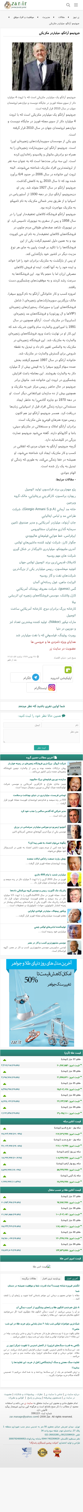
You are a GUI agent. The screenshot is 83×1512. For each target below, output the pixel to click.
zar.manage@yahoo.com (23, 1416)
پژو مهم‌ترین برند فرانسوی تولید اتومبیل (50, 489)
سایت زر (28, 1403)
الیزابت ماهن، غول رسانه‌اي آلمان (54, 582)
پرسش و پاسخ (34, 1397)
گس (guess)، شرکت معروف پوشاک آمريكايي (46, 588)
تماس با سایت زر (54, 1394)
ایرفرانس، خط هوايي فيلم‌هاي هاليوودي (51, 535)
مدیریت (46, 17)
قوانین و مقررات (16, 1397)
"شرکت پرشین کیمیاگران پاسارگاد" (43, 1442)
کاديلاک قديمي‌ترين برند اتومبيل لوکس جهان (47, 562)
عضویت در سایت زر (62, 648)
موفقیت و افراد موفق (23, 17)
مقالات (61, 17)
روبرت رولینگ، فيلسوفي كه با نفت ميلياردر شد (46, 635)
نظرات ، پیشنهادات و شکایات (28, 1394)
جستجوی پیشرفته (52, 1397)
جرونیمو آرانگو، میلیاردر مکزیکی (64, 23)
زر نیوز (76, 17)
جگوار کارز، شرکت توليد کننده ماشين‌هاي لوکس (45, 542)
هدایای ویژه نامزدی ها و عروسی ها (53, 641)
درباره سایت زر (72, 1394)
